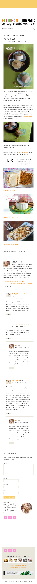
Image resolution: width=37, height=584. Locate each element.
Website (6, 491)
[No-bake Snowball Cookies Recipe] (25, 560)
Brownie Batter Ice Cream (11, 217)
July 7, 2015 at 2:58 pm (22, 347)
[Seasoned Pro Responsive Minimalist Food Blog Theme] (19, 574)
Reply (8, 314)
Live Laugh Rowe (23, 152)
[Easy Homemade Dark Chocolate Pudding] (30, 560)
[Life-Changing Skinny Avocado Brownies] (15, 560)
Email (6, 485)
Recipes (14, 250)
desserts (15, 251)
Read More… (10, 512)
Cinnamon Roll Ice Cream (11, 244)
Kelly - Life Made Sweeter (19, 324)
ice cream (22, 251)
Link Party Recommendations (19, 565)
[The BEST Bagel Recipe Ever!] (10, 560)
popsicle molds (27, 116)
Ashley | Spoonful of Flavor (20, 294)
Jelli (16, 345)
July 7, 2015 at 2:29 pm (19, 326)
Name (6, 478)
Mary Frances (16, 380)
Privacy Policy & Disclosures (18, 568)
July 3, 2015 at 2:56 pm (19, 298)
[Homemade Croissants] (6, 560)
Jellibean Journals (18, 17)
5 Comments (22, 41)
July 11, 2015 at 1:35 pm (22, 422)
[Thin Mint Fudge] (20, 560)
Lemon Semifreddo (9, 190)
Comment (7, 463)
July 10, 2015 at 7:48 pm (19, 383)
